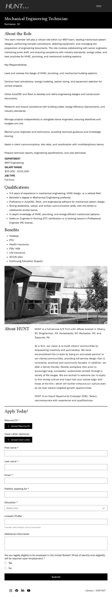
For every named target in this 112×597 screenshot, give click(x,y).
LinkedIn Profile (13, 516)
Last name (12, 461)
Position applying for (17, 488)
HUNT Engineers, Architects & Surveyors (56, 593)
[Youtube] (28, 590)
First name (12, 447)
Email (9, 475)
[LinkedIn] (22, 590)
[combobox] (56, 508)
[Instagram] (11, 590)
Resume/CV (12, 420)
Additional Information (17, 534)
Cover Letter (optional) (17, 434)
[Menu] (99, 6)
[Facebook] (17, 590)
